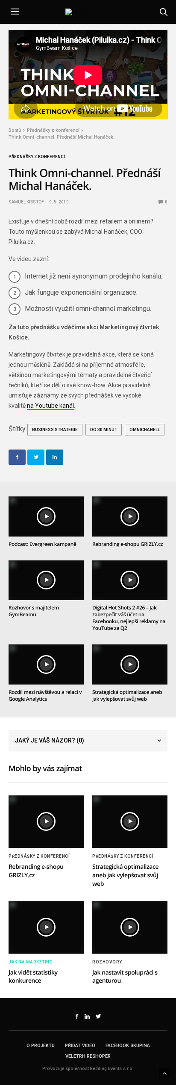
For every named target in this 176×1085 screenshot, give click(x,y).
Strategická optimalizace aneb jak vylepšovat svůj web (127, 695)
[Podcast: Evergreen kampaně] (46, 516)
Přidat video (80, 1045)
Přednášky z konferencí (37, 157)
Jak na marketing (31, 962)
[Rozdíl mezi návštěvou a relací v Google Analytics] (46, 664)
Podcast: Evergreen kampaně (42, 544)
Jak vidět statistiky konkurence (33, 977)
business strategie (55, 429)
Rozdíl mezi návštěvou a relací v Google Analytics (45, 695)
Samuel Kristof (26, 202)
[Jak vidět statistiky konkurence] (46, 927)
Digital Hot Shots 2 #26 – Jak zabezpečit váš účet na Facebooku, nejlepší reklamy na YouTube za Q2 (128, 618)
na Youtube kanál (50, 405)
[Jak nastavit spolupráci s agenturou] (129, 927)
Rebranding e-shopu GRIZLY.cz (127, 544)
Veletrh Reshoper (88, 1056)
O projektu (40, 1045)
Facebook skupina (128, 1045)
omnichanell (144, 429)
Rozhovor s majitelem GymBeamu (34, 611)
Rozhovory (107, 962)
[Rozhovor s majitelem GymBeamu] (46, 580)
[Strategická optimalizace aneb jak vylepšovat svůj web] (129, 664)
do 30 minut (103, 429)
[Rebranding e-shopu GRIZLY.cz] (129, 516)
